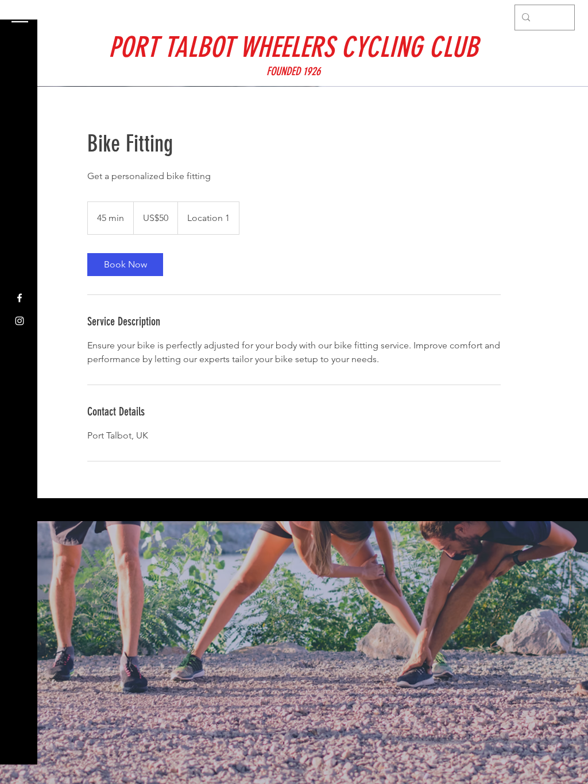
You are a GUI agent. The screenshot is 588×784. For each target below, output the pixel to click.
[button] (19, 16)
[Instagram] (19, 321)
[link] (125, 264)
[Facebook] (19, 298)
